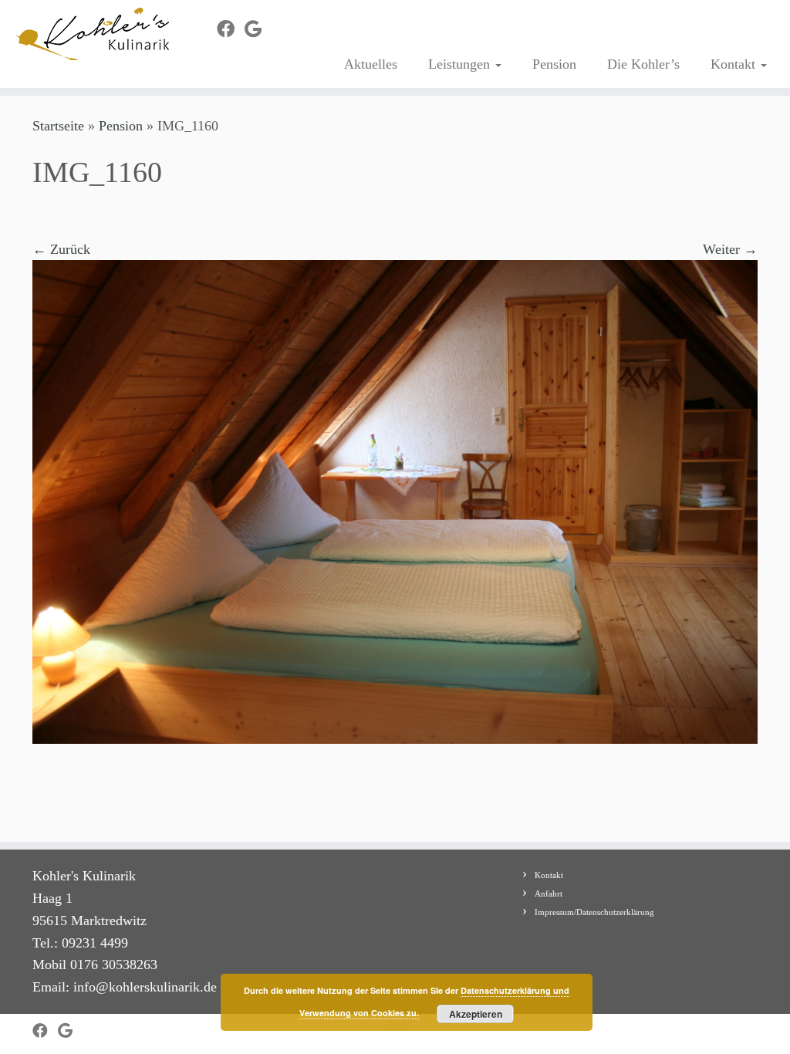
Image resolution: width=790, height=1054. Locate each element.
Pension (554, 64)
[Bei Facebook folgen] (231, 29)
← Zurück (61, 249)
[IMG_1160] (395, 500)
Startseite (58, 125)
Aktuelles (370, 64)
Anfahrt (548, 893)
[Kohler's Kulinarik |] (92, 34)
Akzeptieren (475, 1014)
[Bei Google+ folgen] (258, 29)
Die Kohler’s (643, 64)
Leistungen (461, 64)
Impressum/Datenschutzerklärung (594, 912)
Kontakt (735, 64)
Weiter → (730, 249)
